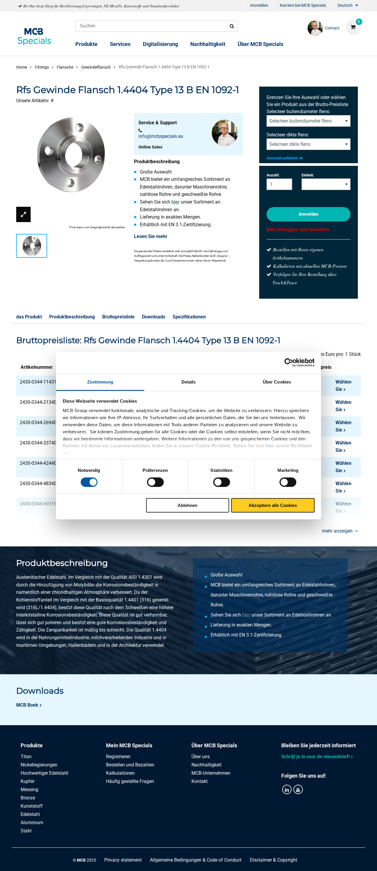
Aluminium (32, 822)
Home (21, 67)
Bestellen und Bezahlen (130, 765)
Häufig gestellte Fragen (130, 781)
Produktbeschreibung (72, 317)
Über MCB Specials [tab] (214, 745)
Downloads (153, 317)
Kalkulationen (120, 773)
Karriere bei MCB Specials (303, 5)
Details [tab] (188, 381)
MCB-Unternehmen (210, 773)
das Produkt (29, 317)
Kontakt (199, 781)
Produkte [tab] (32, 745)
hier (269, 445)
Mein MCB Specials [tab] (129, 745)
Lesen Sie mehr (150, 236)
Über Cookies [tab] (277, 381)
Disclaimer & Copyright (273, 860)
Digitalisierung (160, 44)
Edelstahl (30, 814)
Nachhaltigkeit (207, 44)
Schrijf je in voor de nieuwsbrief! (315, 756)
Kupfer (27, 781)
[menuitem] (259, 6)
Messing (29, 789)
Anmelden (259, 5)
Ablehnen (187, 505)
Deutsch (345, 5)
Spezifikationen (189, 317)
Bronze (28, 798)
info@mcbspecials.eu (160, 136)
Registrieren (118, 756)
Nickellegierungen (39, 765)
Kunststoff (32, 806)
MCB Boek (27, 705)
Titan (26, 756)
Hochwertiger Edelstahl (44, 773)
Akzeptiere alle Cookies (273, 505)
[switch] (155, 482)
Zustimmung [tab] (100, 381)
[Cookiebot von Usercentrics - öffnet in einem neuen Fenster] (289, 362)
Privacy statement (123, 860)
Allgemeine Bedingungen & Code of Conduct (196, 860)
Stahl (26, 831)
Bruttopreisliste (118, 317)
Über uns (200, 756)
